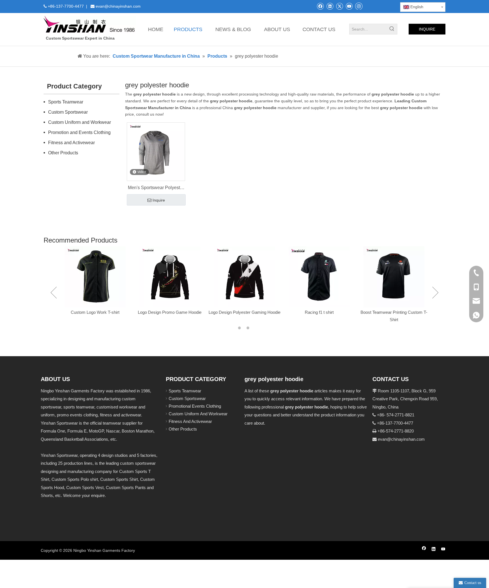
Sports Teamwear (65, 102)
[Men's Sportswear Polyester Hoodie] (156, 151)
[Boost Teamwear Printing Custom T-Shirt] (394, 276)
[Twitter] (339, 6)
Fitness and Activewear (71, 142)
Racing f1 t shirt (319, 312)
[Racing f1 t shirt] (319, 276)
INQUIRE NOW (427, 30)
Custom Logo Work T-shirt (95, 312)
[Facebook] (320, 6)
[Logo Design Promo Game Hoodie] (170, 276)
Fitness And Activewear (190, 421)
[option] (95, 281)
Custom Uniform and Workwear (79, 122)
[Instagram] (359, 6)
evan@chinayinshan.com (401, 439)
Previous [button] (54, 293)
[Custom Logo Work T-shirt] (95, 276)
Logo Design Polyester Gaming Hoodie (244, 312)
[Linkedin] (329, 6)
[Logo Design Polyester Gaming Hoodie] (244, 276)
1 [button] (240, 328)
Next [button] (435, 293)
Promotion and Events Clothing (79, 132)
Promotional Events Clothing (195, 406)
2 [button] (249, 328)
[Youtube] (349, 6)
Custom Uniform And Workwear (198, 413)
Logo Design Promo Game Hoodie (169, 312)
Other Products (63, 152)
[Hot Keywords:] (392, 29)
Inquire (159, 200)
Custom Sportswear (68, 112)
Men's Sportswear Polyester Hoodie (156, 188)
